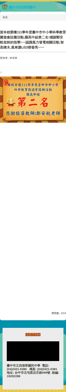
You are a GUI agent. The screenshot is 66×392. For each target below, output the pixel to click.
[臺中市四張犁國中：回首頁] (5, 7)
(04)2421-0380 (17, 369)
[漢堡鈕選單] (60, 6)
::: (1, 72)
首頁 (5, 17)
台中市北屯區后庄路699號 (32, 372)
